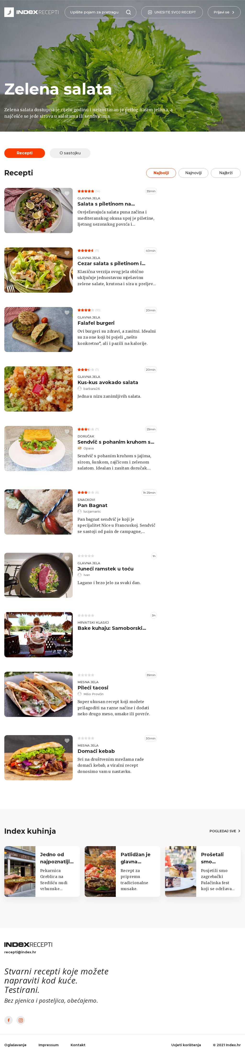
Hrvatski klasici (93, 622)
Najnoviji (193, 173)
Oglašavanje (15, 1045)
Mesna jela (88, 682)
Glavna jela (89, 198)
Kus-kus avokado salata (108, 382)
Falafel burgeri (96, 323)
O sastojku (70, 153)
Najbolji (161, 173)
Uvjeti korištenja (186, 1045)
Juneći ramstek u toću (106, 569)
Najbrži (226, 173)
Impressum (49, 1045)
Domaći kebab (96, 751)
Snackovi (86, 500)
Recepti (25, 153)
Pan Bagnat (92, 505)
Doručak (86, 436)
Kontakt (78, 1045)
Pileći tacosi (93, 688)
